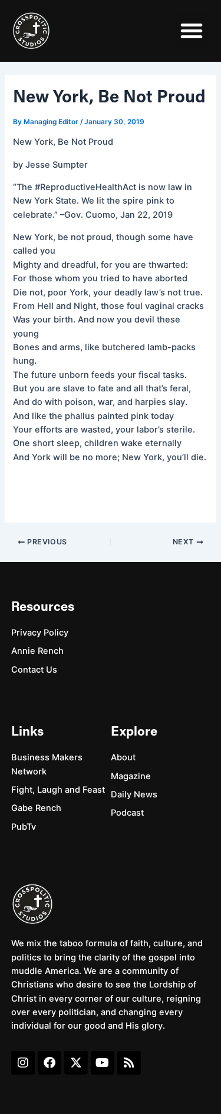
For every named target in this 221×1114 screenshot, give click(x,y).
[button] (191, 30)
